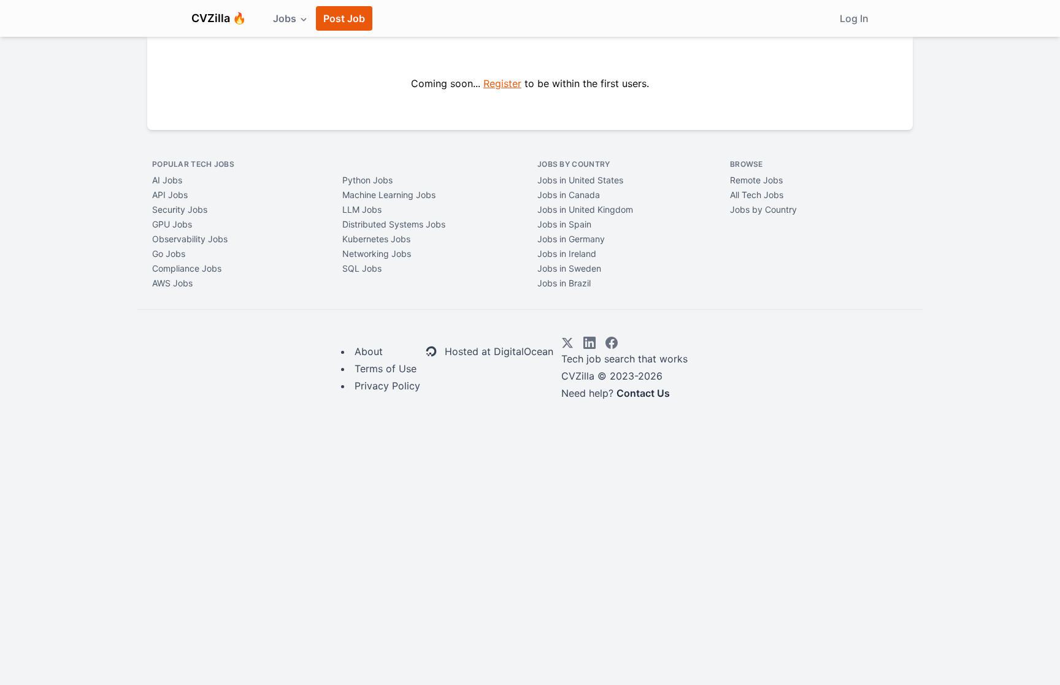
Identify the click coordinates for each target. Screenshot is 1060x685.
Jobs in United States (580, 180)
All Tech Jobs (756, 194)
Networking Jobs (376, 253)
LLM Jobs (362, 209)
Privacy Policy (387, 386)
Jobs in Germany (571, 239)
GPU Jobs (172, 224)
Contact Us (643, 393)
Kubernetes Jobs (376, 239)
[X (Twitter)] (567, 343)
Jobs (286, 18)
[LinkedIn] (589, 343)
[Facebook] (611, 343)
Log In (854, 18)
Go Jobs (168, 253)
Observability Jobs (190, 239)
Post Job (344, 18)
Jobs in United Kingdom (585, 209)
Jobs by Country (763, 209)
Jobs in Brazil (564, 283)
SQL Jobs (362, 268)
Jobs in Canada (568, 194)
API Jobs (170, 194)
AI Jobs (167, 180)
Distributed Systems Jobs (393, 224)
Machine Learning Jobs (389, 194)
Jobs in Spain (564, 224)
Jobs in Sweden (569, 268)
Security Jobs (179, 209)
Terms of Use (386, 368)
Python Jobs (367, 180)
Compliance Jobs (186, 268)
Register (502, 83)
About (369, 351)
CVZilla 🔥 (218, 18)
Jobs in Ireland (566, 253)
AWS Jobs (172, 283)
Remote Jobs (756, 180)
